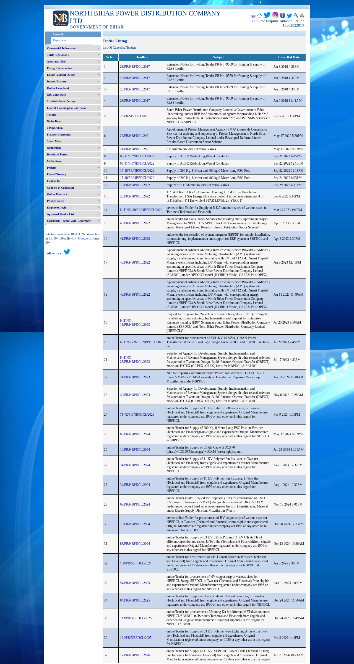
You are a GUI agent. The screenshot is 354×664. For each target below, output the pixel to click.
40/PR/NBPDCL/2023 (135, 395)
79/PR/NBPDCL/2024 (135, 524)
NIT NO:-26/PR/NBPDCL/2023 (141, 342)
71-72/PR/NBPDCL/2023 (137, 414)
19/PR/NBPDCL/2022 (135, 185)
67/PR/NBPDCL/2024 (135, 504)
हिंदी (253, 17)
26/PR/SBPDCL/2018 (134, 116)
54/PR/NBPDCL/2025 (135, 583)
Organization (60, 40)
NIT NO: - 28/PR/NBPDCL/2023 (135, 360)
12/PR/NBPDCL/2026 (135, 655)
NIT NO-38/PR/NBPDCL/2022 (141, 210)
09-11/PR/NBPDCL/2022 (137, 156)
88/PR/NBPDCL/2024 (135, 544)
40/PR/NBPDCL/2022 (135, 223)
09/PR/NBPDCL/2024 (135, 434)
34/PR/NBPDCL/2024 (135, 465)
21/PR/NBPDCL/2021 (135, 149)
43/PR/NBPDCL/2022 (135, 262)
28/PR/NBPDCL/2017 (135, 67)
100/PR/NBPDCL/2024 (136, 563)
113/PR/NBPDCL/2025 (136, 618)
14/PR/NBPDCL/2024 (135, 450)
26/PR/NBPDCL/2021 (135, 136)
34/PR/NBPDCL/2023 (135, 377)
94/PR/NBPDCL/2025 (135, 600)
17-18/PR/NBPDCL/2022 (137, 171)
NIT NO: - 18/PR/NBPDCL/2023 (135, 323)
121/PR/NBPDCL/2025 (136, 638)
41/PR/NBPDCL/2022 (135, 239)
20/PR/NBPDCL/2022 (135, 196)
